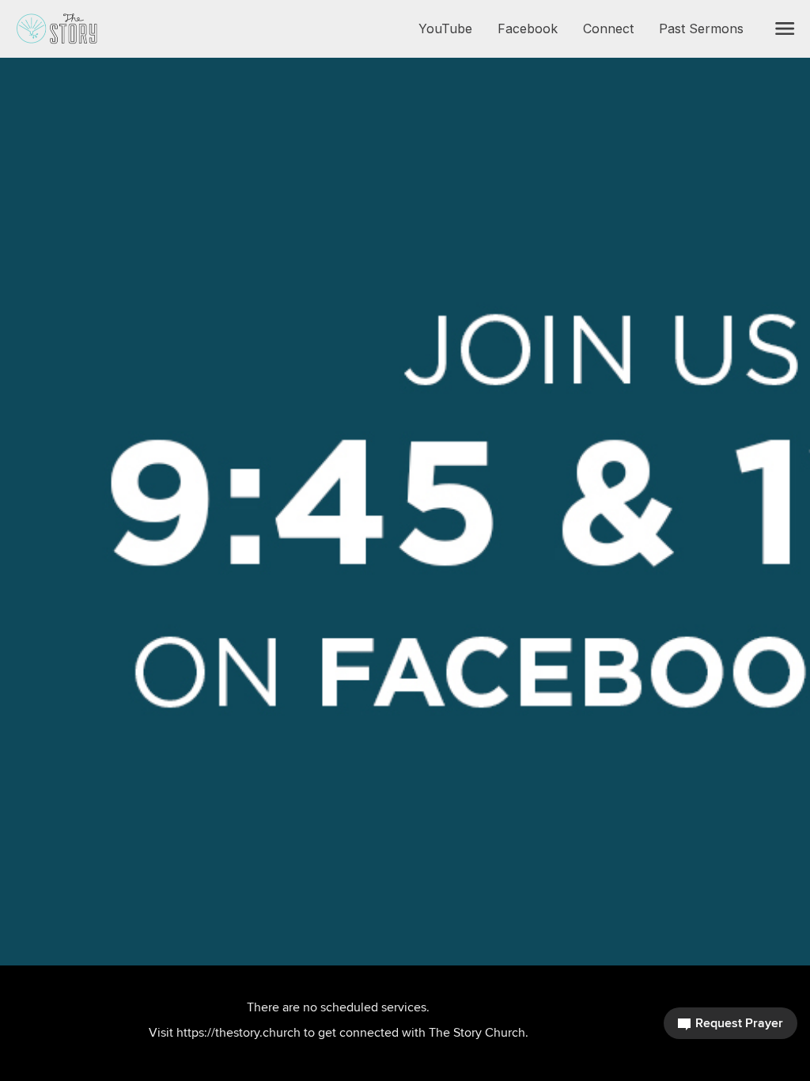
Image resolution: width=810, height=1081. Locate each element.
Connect (614, 28)
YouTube (451, 28)
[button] (785, 28)
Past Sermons (707, 28)
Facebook (534, 28)
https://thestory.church (238, 1032)
